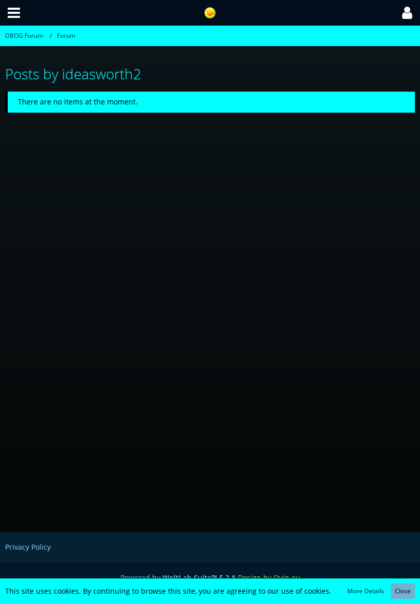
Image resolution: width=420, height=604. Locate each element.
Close (403, 591)
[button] (14, 13)
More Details (365, 591)
